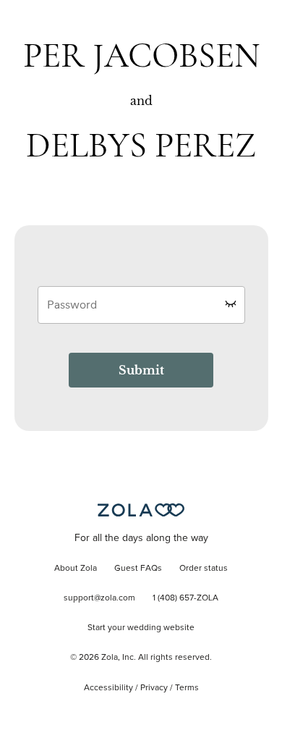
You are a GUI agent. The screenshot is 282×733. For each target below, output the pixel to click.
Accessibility (108, 688)
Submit (141, 370)
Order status (203, 568)
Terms (187, 688)
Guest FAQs (138, 568)
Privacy (154, 688)
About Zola (75, 568)
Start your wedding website (141, 628)
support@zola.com (99, 598)
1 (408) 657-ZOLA (185, 598)
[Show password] (230, 303)
